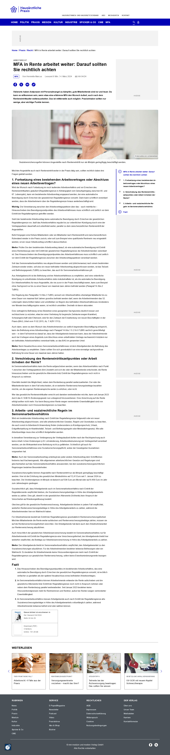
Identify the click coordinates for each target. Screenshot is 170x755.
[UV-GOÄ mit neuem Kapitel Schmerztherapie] (141, 671)
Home (15, 50)
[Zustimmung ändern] (8, 747)
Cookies (90, 721)
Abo (103, 15)
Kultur (58, 22)
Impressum (91, 710)
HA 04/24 (82, 76)
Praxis (35, 22)
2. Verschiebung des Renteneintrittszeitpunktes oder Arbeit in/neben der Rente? (139, 195)
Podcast (53, 713)
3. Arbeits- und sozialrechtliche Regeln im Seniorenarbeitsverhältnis (138, 205)
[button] (161, 671)
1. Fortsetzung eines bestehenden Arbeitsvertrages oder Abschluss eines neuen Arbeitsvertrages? (139, 183)
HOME (14, 22)
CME (100, 22)
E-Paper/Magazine (57, 706)
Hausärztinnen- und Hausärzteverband (80, 15)
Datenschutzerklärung (96, 713)
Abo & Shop (54, 725)
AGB (88, 706)
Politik (24, 22)
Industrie (71, 22)
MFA (108, 22)
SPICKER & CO (88, 22)
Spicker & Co (17, 729)
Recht (30, 50)
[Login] (138, 23)
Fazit (125, 212)
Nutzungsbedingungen (96, 725)
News (14, 706)
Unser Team (129, 710)
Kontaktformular (131, 721)
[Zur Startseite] (25, 9)
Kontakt (126, 15)
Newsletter (54, 710)
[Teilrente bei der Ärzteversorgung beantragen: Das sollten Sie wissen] (104, 671)
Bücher (52, 729)
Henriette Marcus (34, 76)
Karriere (127, 717)
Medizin (46, 22)
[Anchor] (57, 183)
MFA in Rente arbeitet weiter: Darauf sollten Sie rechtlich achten (139, 173)
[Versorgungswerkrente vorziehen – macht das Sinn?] (66, 671)
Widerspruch (92, 717)
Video (51, 717)
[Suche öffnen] (134, 23)
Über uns (128, 706)
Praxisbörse (54, 721)
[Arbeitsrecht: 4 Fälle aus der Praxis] (29, 671)
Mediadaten (113, 15)
